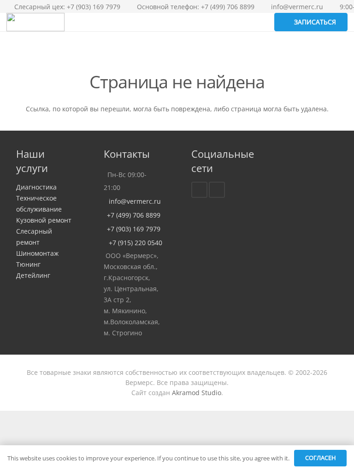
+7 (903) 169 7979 (132, 228)
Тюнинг (28, 264)
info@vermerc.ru (132, 201)
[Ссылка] (35, 22)
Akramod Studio (196, 392)
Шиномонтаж (37, 253)
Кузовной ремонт (43, 220)
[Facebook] (199, 190)
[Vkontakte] (217, 190)
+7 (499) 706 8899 (132, 215)
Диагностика (36, 187)
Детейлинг (33, 275)
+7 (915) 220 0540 (133, 242)
